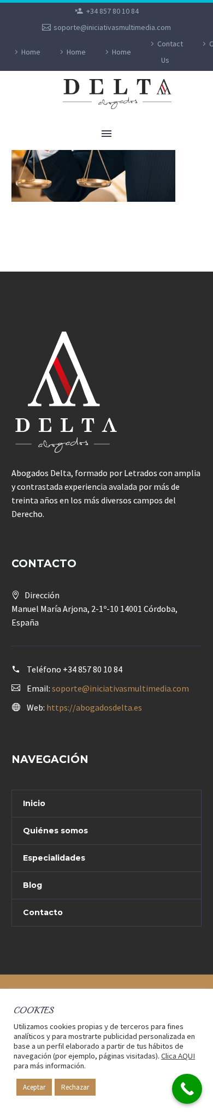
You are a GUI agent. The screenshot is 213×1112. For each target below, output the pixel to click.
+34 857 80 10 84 (112, 11)
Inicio (34, 803)
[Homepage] (127, 94)
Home (30, 52)
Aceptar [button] (34, 1087)
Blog (32, 885)
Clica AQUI (178, 1056)
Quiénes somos (55, 830)
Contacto (43, 912)
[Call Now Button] (187, 1089)
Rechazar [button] (75, 1087)
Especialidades (54, 858)
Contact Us (170, 52)
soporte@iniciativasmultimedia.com (112, 27)
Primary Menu (106, 133)
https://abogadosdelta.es (94, 707)
